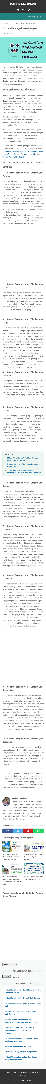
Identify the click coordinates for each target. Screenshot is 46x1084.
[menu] (3, 17)
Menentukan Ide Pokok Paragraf (18, 1046)
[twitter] (18, 831)
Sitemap (23, 1076)
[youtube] (23, 9)
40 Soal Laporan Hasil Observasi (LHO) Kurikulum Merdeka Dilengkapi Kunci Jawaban (20, 1030)
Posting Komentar (8, 33)
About (7, 1072)
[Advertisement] (23, 256)
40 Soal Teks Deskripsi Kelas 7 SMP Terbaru (22, 998)
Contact (15, 1072)
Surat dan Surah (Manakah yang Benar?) (21, 1052)
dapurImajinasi (23, 4)
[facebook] (17, 9)
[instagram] (28, 9)
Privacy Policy (24, 1072)
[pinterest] (28, 831)
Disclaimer (35, 1072)
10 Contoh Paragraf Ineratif (23, 154)
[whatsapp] (38, 831)
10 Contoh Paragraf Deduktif (14, 151)
